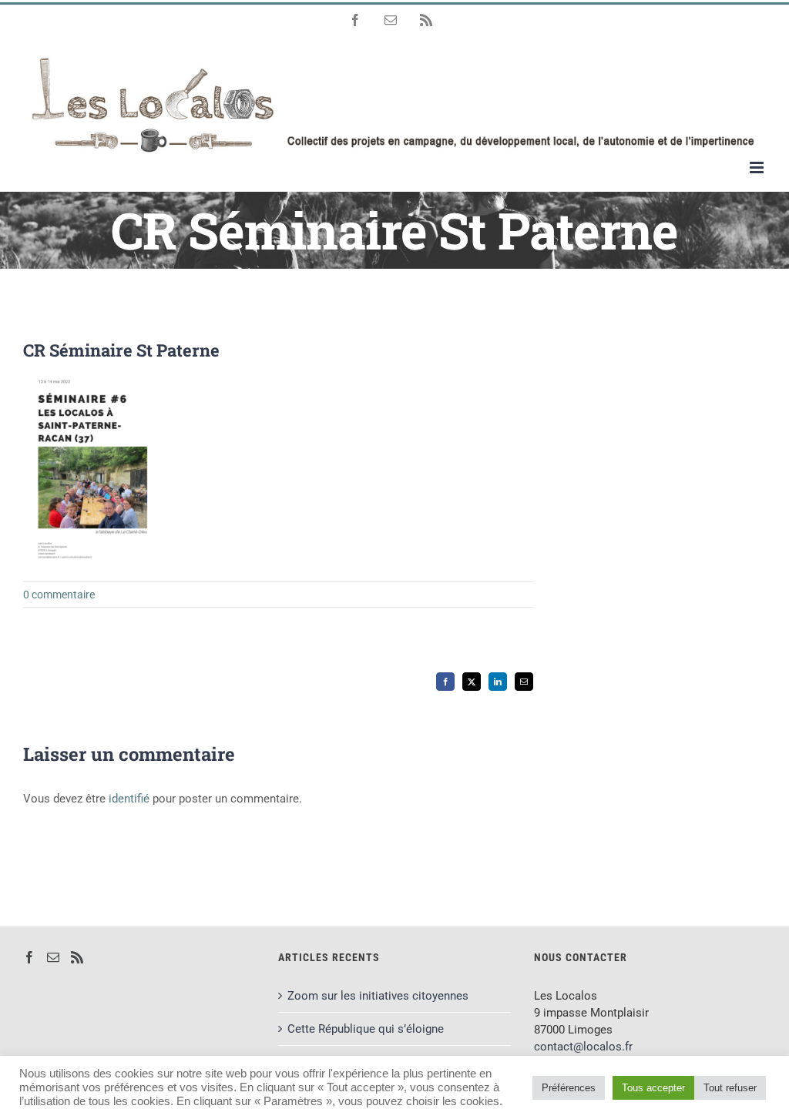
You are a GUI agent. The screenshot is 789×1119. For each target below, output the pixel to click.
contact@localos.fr (583, 1047)
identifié (129, 799)
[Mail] (53, 957)
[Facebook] (29, 957)
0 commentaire (59, 594)
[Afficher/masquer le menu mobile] (758, 167)
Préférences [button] (569, 1088)
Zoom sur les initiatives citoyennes (377, 996)
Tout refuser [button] (730, 1088)
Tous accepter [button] (653, 1088)
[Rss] (77, 957)
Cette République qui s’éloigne (365, 1029)
